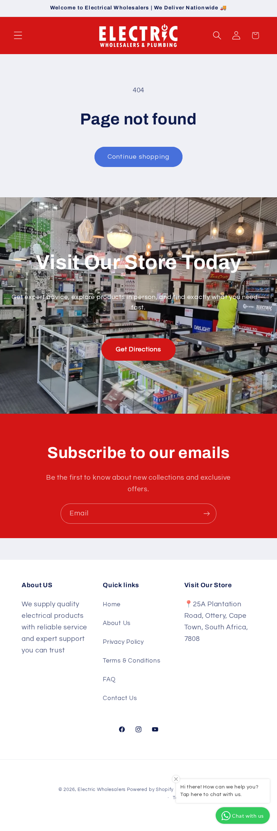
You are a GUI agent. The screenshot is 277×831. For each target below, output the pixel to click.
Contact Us (120, 698)
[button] (18, 35)
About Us (117, 623)
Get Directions (138, 349)
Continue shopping (138, 156)
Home (111, 604)
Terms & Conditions (131, 661)
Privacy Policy (123, 642)
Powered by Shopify (150, 789)
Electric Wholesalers (102, 789)
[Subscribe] (206, 514)
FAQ (109, 679)
